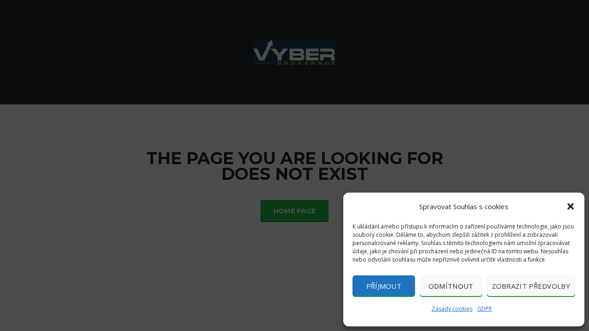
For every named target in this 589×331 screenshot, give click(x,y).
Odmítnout (451, 286)
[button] (570, 206)
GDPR (484, 309)
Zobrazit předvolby (531, 286)
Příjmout (383, 286)
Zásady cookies (452, 309)
